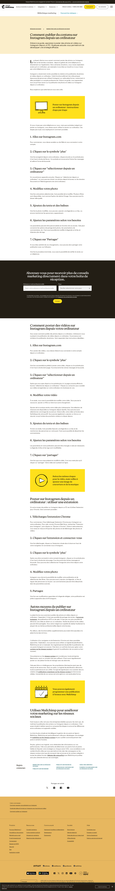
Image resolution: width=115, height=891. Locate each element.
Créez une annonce (86, 764)
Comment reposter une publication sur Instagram (23, 805)
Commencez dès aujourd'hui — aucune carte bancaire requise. (72, 2)
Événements (47, 835)
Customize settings (102, 886)
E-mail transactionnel (15, 838)
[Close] (112, 887)
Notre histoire (71, 829)
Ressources (52, 6)
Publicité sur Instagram (40, 768)
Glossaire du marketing (32, 835)
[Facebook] (55, 873)
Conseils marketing (31, 829)
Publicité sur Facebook (63, 764)
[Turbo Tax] (46, 866)
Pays (59, 284)
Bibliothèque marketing (46, 13)
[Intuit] (37, 866)
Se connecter (102, 6)
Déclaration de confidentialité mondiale (67, 297)
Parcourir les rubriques (68, 13)
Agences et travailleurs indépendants (54, 829)
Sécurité (11, 846)
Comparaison (13, 841)
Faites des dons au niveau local (75, 835)
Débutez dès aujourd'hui (55, 755)
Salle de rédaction (72, 832)
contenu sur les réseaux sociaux (41, 649)
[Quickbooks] (67, 866)
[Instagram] (63, 873)
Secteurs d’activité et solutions (24, 6)
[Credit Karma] (56, 866)
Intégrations (41, 6)
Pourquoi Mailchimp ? (15, 829)
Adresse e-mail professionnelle (33, 284)
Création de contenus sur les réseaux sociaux (65, 767)
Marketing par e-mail (14, 835)
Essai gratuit (89, 6)
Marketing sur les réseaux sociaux (58, 29)
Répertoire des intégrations (33, 838)
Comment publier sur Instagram (18, 811)
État (10, 849)
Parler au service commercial (94, 838)
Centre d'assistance (92, 835)
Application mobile (14, 852)
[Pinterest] (75, 873)
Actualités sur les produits (16, 832)
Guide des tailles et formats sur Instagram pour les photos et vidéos (28, 808)
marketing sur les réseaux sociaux (43, 737)
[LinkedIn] (66, 873)
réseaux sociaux (50, 656)
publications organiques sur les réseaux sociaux (54, 672)
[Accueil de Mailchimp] (7, 7)
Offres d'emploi (71, 838)
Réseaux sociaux (35, 29)
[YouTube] (71, 873)
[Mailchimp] (77, 866)
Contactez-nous (91, 829)
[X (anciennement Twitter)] (58, 873)
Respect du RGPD (14, 844)
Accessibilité (70, 841)
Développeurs (48, 832)
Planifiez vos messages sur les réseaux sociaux (88, 767)
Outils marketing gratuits (33, 832)
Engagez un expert (92, 832)
